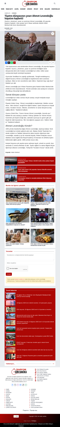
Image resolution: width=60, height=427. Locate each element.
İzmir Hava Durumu (41, 370)
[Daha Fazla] (14, 62)
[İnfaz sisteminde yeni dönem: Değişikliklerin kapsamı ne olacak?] (17, 215)
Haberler (7, 13)
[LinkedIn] (20, 385)
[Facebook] (12, 385)
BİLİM (7, 395)
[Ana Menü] (5, 3)
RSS (16, 416)
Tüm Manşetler (40, 377)
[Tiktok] (23, 385)
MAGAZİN (47, 9)
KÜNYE (33, 404)
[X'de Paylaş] (9, 62)
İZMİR (2, 9)
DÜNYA (33, 395)
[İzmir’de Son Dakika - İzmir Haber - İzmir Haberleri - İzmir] (30, 3)
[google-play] (33, 410)
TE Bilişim (33, 421)
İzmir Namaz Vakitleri (42, 372)
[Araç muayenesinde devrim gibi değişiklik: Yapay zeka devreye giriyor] (17, 194)
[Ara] (54, 4)
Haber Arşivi (40, 380)
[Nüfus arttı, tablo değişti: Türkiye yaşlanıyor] (17, 236)
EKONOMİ (22, 9)
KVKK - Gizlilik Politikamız (11, 426)
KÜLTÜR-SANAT (35, 397)
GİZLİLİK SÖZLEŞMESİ (37, 402)
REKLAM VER (9, 405)
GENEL (8, 391)
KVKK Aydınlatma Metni (36, 407)
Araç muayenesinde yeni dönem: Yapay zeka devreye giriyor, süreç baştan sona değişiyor (42, 225)
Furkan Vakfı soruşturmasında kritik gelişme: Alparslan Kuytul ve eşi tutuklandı (40, 204)
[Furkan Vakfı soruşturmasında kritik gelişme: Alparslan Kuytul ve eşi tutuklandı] (42, 194)
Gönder (9, 274)
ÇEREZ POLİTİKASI (11, 407)
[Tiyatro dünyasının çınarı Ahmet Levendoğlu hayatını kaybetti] (30, 46)
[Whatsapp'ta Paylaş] (11, 62)
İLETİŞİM (8, 404)
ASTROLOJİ (34, 394)
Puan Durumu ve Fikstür (43, 375)
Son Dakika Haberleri (42, 379)
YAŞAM (33, 400)
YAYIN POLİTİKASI (35, 405)
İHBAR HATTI (9, 9)
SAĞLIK (8, 400)
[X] (15, 385)
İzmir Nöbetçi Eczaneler (43, 369)
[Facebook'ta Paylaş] (6, 62)
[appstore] (26, 410)
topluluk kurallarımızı (20, 279)
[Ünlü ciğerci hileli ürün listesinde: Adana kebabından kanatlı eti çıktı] (42, 236)
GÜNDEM (29, 9)
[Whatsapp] (26, 385)
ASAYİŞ (16, 9)
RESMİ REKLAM (56, 9)
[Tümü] (53, 363)
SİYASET (36, 9)
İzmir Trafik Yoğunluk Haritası (44, 374)
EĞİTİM (8, 397)
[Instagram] (18, 385)
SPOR (41, 9)
